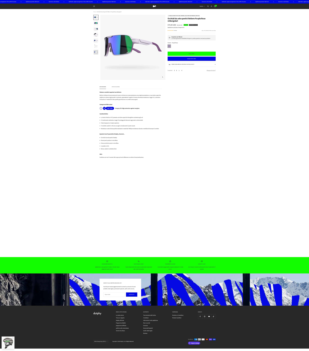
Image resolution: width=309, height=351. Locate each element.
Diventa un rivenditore (177, 315)
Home (94, 12)
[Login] (211, 6)
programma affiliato (121, 325)
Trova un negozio (120, 318)
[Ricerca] (208, 6)
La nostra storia (120, 315)
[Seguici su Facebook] (200, 316)
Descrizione (103, 86)
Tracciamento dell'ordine (149, 315)
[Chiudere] (13, 338)
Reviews (145, 333)
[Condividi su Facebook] (174, 70)
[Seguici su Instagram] (204, 316)
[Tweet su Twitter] (179, 70)
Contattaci (146, 318)
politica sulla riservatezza (122, 328)
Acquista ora (191, 58)
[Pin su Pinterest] (176, 70)
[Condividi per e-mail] (181, 70)
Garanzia (145, 325)
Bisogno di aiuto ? (211, 70)
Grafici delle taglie (147, 331)
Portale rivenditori (176, 318)
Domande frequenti (148, 328)
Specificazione (116, 86)
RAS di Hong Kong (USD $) (100, 341)
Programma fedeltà (121, 323)
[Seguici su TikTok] (213, 316)
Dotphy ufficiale (120, 320)
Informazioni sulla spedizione (150, 320)
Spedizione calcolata (173, 27)
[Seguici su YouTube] (209, 316)
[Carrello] (215, 6)
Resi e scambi (146, 323)
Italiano (201, 6)
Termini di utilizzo (120, 331)
